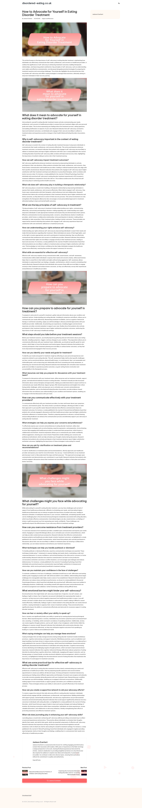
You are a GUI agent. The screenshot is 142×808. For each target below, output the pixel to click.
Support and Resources (47, 18)
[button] (37, 760)
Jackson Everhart (40, 742)
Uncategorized (26, 795)
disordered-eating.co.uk (36, 3)
